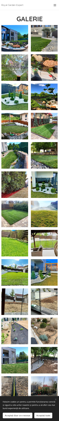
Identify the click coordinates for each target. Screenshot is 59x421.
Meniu (55, 5)
